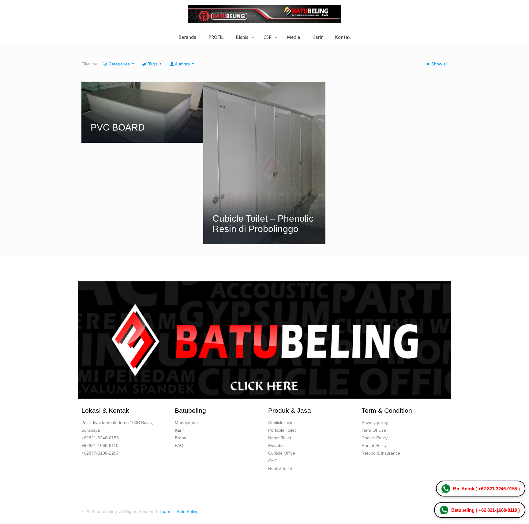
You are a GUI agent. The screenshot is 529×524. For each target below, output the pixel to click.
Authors (182, 63)
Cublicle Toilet (281, 422)
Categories (119, 63)
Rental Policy (374, 445)
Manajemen (186, 422)
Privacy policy (375, 422)
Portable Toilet (282, 430)
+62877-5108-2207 (100, 453)
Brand (180, 437)
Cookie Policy (375, 437)
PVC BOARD (118, 127)
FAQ (179, 445)
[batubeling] (264, 14)
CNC (272, 460)
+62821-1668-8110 (99, 445)
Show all (439, 63)
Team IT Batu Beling (179, 511)
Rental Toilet (280, 468)
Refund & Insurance (381, 453)
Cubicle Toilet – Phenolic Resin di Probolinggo (262, 223)
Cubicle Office (281, 453)
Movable (276, 445)
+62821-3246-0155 (100, 437)
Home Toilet (279, 437)
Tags (152, 63)
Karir (179, 430)
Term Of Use (374, 430)
